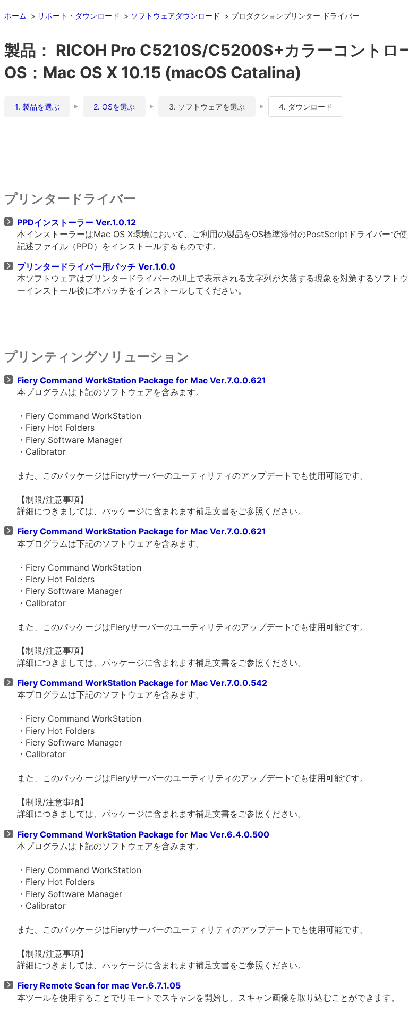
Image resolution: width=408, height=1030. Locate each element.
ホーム (15, 15)
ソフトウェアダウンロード (175, 15)
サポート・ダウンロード (79, 15)
